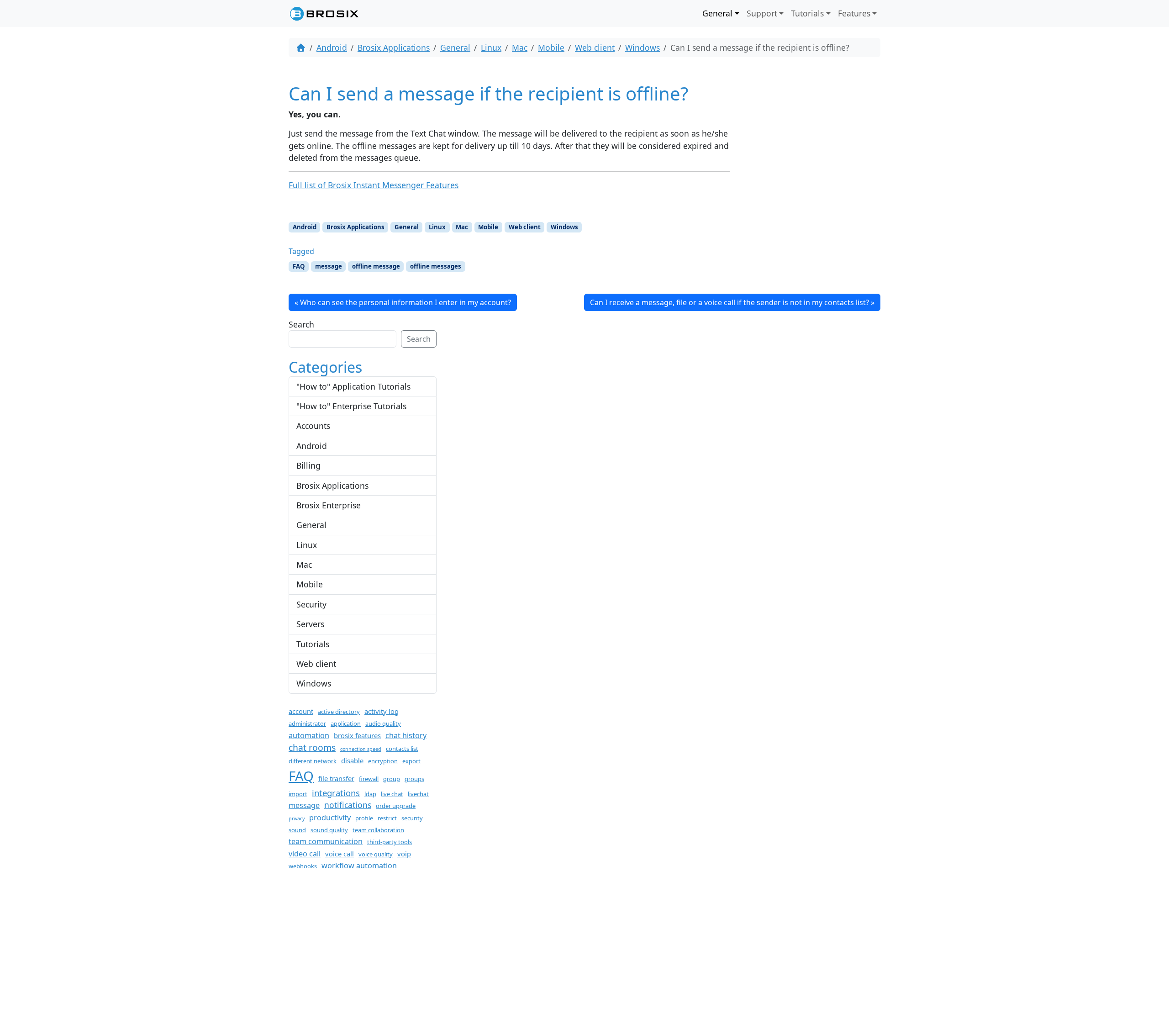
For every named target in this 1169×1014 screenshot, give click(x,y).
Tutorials (807, 13)
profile (364, 818)
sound (297, 830)
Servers (310, 623)
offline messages (435, 266)
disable (352, 760)
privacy (297, 818)
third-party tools (389, 842)
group (391, 779)
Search (301, 324)
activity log (381, 711)
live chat (392, 794)
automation (309, 735)
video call (305, 854)
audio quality (383, 723)
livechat (418, 794)
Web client (595, 47)
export (411, 761)
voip (404, 853)
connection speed (360, 749)
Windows (642, 47)
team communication (326, 841)
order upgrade (396, 806)
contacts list (402, 749)
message (328, 266)
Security (311, 604)
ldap (370, 794)
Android (331, 47)
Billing (308, 465)
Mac (519, 47)
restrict (387, 818)
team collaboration (378, 830)
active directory (339, 712)
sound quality (329, 830)
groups (414, 779)
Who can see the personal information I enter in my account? (405, 302)
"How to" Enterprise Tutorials (351, 406)
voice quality (375, 854)
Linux (491, 47)
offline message (376, 266)
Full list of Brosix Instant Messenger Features (373, 185)
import (298, 794)
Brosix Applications (394, 47)
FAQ (299, 266)
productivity (330, 818)
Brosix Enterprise (328, 505)
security (412, 818)
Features (854, 13)
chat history (406, 735)
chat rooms (312, 747)
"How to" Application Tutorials (353, 386)
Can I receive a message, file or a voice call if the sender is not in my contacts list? (729, 302)
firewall (369, 779)
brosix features (357, 735)
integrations (336, 792)
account (301, 711)
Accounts (313, 425)
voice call (339, 853)
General (717, 13)
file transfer (336, 778)
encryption (383, 761)
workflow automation (359, 866)
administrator (307, 723)
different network (313, 761)
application (346, 723)
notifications (347, 804)
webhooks (303, 866)
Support (762, 13)
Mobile (551, 47)
